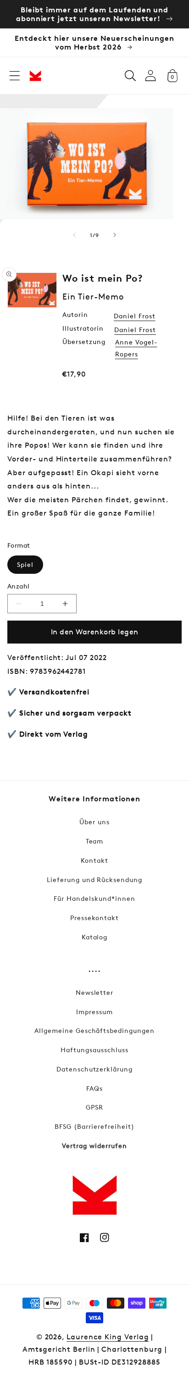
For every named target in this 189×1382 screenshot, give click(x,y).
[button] (14, 75)
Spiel (25, 564)
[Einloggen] (150, 75)
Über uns (94, 822)
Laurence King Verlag (108, 1336)
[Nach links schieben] (74, 235)
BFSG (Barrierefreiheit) (94, 1126)
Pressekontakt (94, 917)
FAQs (94, 1088)
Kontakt (94, 860)
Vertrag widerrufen (94, 1145)
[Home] (35, 75)
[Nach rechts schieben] (115, 235)
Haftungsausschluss (94, 1050)
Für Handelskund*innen (94, 898)
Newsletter (95, 992)
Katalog (95, 937)
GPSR (94, 1107)
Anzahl (18, 586)
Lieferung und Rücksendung (94, 879)
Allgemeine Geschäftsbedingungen (94, 1030)
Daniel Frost (135, 316)
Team (95, 841)
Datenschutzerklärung (94, 1069)
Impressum (94, 1012)
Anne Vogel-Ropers (136, 348)
